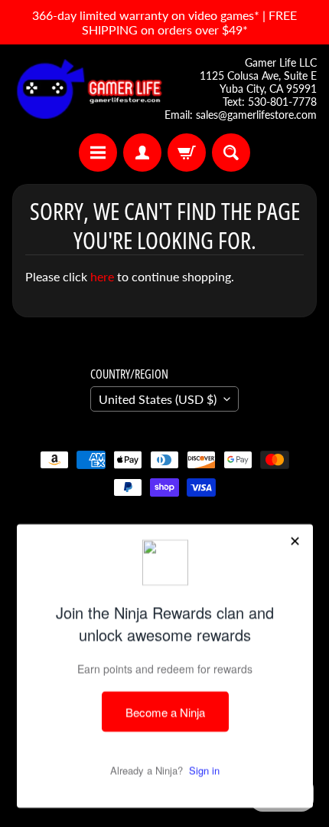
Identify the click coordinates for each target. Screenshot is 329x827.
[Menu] (98, 152)
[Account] (142, 152)
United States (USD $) (158, 399)
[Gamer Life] (88, 89)
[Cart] (187, 152)
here (102, 276)
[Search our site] (231, 152)
